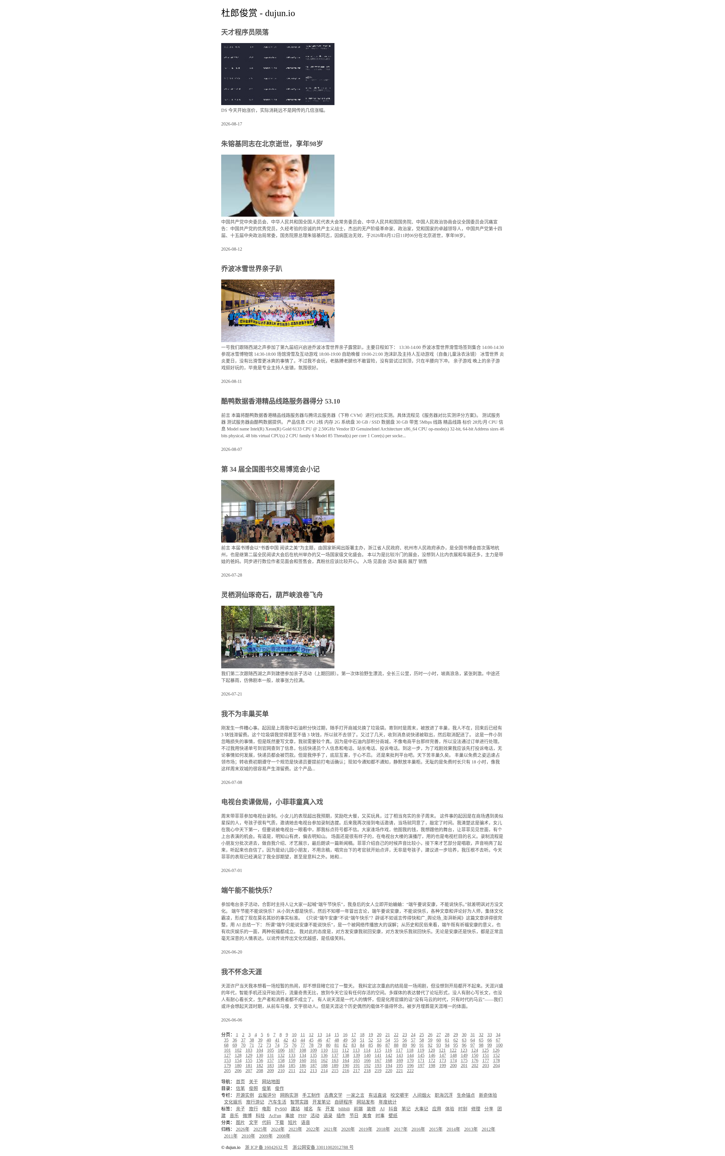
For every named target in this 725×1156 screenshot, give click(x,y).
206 (238, 1070)
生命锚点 (466, 1095)
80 (328, 1045)
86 (379, 1045)
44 (302, 1040)
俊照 (253, 1088)
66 (489, 1040)
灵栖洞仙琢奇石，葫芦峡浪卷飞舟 (272, 595)
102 (238, 1050)
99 (489, 1045)
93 (438, 1045)
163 (335, 1060)
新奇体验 (488, 1095)
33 (489, 1034)
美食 (367, 1115)
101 (227, 1050)
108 (302, 1050)
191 (356, 1065)
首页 (240, 1081)
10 (294, 1034)
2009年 (266, 1136)
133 (292, 1055)
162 (324, 1060)
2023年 (295, 1129)
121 (442, 1050)
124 (474, 1050)
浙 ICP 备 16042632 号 (266, 1147)
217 (356, 1070)
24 (413, 1034)
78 (311, 1045)
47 (328, 1040)
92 (430, 1045)
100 (499, 1045)
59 (430, 1040)
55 (396, 1040)
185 (292, 1065)
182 (259, 1065)
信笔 (240, 1088)
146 (431, 1055)
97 (472, 1045)
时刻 (462, 1108)
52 (370, 1040)
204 (496, 1065)
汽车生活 (277, 1102)
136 (324, 1055)
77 (302, 1045)
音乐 (234, 1115)
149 (464, 1055)
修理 (475, 1108)
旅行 (253, 1108)
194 (388, 1065)
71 (252, 1045)
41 (277, 1040)
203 (485, 1065)
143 (399, 1055)
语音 (305, 1122)
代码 (266, 1122)
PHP (302, 1115)
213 (313, 1070)
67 (498, 1040)
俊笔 (266, 1088)
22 (396, 1034)
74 (277, 1045)
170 (410, 1060)
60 (438, 1040)
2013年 (471, 1129)
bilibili (344, 1108)
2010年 (248, 1136)
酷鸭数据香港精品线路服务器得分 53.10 (280, 401)
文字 (253, 1122)
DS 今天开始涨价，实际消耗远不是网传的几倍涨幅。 (274, 110)
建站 (295, 1108)
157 (270, 1060)
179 (227, 1065)
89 (404, 1045)
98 (481, 1045)
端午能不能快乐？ (248, 890)
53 (379, 1040)
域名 (308, 1108)
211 (292, 1070)
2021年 (330, 1129)
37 (243, 1040)
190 (345, 1065)
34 (498, 1034)
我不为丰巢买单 (245, 714)
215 (335, 1070)
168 (388, 1060)
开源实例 (245, 1095)
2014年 (453, 1129)
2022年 (313, 1129)
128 (238, 1055)
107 (292, 1050)
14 (328, 1034)
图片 (240, 1122)
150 (475, 1055)
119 (420, 1050)
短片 (292, 1122)
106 (281, 1050)
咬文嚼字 (400, 1095)
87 (387, 1045)
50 (353, 1040)
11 (302, 1034)
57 (413, 1040)
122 (453, 1050)
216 (345, 1070)
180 (238, 1065)
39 (260, 1040)
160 (302, 1060)
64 (472, 1040)
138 (345, 1055)
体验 (449, 1108)
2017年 (401, 1129)
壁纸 (393, 1115)
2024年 (278, 1129)
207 (249, 1070)
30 (464, 1034)
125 (485, 1050)
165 (356, 1060)
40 (268, 1040)
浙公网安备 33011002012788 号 (323, 1147)
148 (453, 1055)
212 (302, 1070)
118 (410, 1050)
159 (292, 1060)
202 (475, 1065)
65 (481, 1040)
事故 (289, 1115)
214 (324, 1070)
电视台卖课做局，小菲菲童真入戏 (272, 802)
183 (270, 1065)
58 (421, 1040)
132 (281, 1055)
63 (464, 1040)
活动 (314, 1115)
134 (302, 1055)
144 (410, 1055)
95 (455, 1045)
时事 (380, 1115)
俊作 (279, 1088)
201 (464, 1065)
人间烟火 (422, 1095)
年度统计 (388, 1102)
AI (382, 1108)
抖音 (393, 1108)
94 (447, 1045)
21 (387, 1034)
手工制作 (311, 1095)
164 (345, 1060)
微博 (247, 1115)
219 (378, 1070)
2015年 (436, 1129)
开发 (329, 1108)
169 (399, 1060)
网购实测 (289, 1095)
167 (378, 1060)
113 (356, 1050)
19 (370, 1034)
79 (319, 1045)
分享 (488, 1108)
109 (313, 1050)
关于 (253, 1081)
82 (345, 1045)
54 (387, 1040)
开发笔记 (321, 1102)
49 (345, 1040)
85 (370, 1045)
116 (388, 1050)
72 (260, 1045)
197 (421, 1065)
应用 (436, 1108)
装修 (371, 1108)
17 (353, 1034)
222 (410, 1070)
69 (235, 1045)
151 (485, 1055)
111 (335, 1050)
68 (226, 1045)
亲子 (240, 1108)
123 (463, 1050)
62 (455, 1040)
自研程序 (343, 1102)
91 (421, 1045)
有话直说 (377, 1095)
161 (313, 1060)
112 (345, 1050)
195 (399, 1065)
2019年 (365, 1129)
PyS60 (281, 1108)
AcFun (275, 1115)
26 (430, 1034)
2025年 (260, 1129)
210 (281, 1070)
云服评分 (267, 1095)
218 (367, 1070)
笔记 (406, 1108)
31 (472, 1034)
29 (455, 1034)
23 (404, 1034)
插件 (341, 1115)
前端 (358, 1108)
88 (396, 1045)
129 (249, 1055)
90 (413, 1045)
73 (268, 1045)
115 (377, 1050)
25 (421, 1034)
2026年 (243, 1129)
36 (235, 1040)
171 (421, 1060)
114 (367, 1050)
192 (367, 1065)
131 (270, 1055)
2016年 (418, 1129)
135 (313, 1055)
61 (447, 1040)
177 (485, 1060)
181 (249, 1065)
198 (431, 1065)
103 (249, 1050)
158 (281, 1060)
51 (362, 1040)
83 (353, 1045)
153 (227, 1060)
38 (252, 1040)
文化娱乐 (233, 1102)
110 (324, 1050)
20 (379, 1034)
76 (294, 1045)
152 (496, 1055)
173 (442, 1060)
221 (399, 1070)
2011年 (231, 1136)
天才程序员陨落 (245, 32)
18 (362, 1034)
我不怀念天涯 (241, 972)
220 (388, 1070)
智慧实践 (299, 1102)
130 (259, 1055)
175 (464, 1060)
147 (442, 1055)
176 (475, 1060)
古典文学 (333, 1095)
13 (319, 1034)
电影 (266, 1108)
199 (442, 1065)
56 (404, 1040)
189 (335, 1065)
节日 (354, 1115)
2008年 (283, 1136)
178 (496, 1060)
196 (410, 1065)
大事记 (421, 1108)
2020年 (348, 1129)
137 (335, 1055)
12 (311, 1034)
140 (367, 1055)
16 (345, 1034)
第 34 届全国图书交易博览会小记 (270, 469)
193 (378, 1065)
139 (356, 1055)
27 (438, 1034)
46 (319, 1040)
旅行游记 (255, 1102)
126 (496, 1050)
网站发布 (366, 1102)
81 (336, 1045)
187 (313, 1065)
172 (431, 1060)
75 (285, 1045)
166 (367, 1060)
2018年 (383, 1129)
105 (270, 1050)
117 (399, 1050)
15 (336, 1034)
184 (281, 1065)
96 (464, 1045)
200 (453, 1065)
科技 (260, 1115)
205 (227, 1070)
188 (324, 1065)
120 (431, 1050)
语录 (327, 1115)
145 (421, 1055)
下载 (279, 1122)
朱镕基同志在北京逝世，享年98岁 (272, 144)
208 (259, 1070)
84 (362, 1045)
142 (388, 1055)
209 (270, 1070)
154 (238, 1060)
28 (447, 1034)
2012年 (488, 1129)
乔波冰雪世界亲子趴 (251, 268)
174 (453, 1060)
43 (294, 1040)
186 (302, 1065)
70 (243, 1045)
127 (227, 1055)
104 (259, 1050)
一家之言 (355, 1095)
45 (311, 1040)
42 (285, 1040)
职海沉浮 (444, 1095)
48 (336, 1040)
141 (378, 1055)
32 (481, 1034)
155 (249, 1060)
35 (226, 1040)
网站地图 (271, 1081)
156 (259, 1060)
